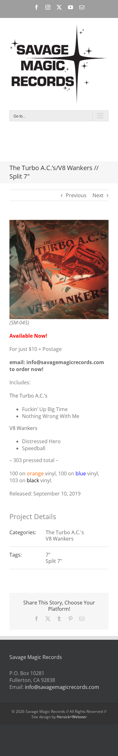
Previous (76, 195)
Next (98, 195)
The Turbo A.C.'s (65, 532)
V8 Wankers (23, 428)
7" (48, 554)
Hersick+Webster (72, 716)
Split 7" (54, 561)
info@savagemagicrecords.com (62, 687)
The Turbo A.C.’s (28, 395)
